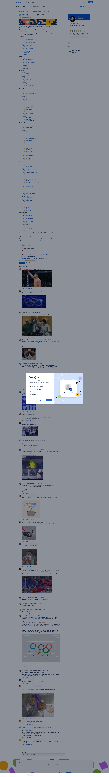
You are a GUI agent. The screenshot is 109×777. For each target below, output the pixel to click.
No (31, 774)
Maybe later (42, 400)
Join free (49, 400)
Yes (28, 774)
